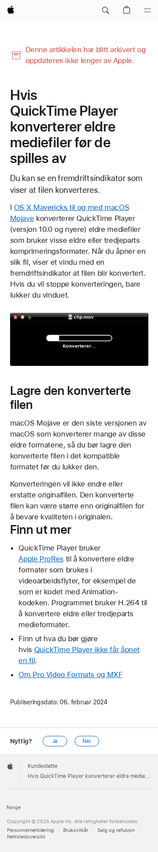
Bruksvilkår (75, 830)
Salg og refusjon (116, 830)
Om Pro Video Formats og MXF (70, 674)
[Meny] (147, 10)
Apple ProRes (41, 558)
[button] (105, 10)
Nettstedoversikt (26, 837)
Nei (87, 741)
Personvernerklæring (30, 830)
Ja (55, 741)
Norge (14, 807)
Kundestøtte (42, 766)
